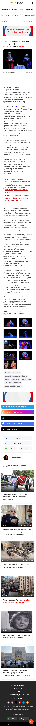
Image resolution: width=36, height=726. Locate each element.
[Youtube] (20, 702)
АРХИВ (18, 691)
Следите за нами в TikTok (14, 418)
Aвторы (14, 9)
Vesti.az (17, 107)
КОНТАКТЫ (18, 688)
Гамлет (7, 373)
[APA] (18, 714)
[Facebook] (8, 702)
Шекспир (17, 373)
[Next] (34, 15)
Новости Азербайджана (11, 15)
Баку (7, 379)
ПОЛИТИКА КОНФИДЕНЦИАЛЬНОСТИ (18, 695)
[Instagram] (12, 702)
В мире (21, 9)
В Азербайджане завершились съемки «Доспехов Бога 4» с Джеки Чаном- (17, 198)
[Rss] (27, 702)
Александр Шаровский (13, 386)
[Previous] (2, 15)
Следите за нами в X (12, 429)
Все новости (6, 9)
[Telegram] (23, 702)
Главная (24, 21)
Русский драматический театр (16, 376)
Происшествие (30, 9)
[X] (16, 702)
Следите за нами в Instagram (14, 412)
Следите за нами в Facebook (14, 423)
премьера (15, 379)
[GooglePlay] (12, 718)
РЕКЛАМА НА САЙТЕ (18, 685)
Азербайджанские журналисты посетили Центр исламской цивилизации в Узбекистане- (17, 188)
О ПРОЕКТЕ (18, 698)
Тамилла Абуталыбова (13, 383)
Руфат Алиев (26, 379)
